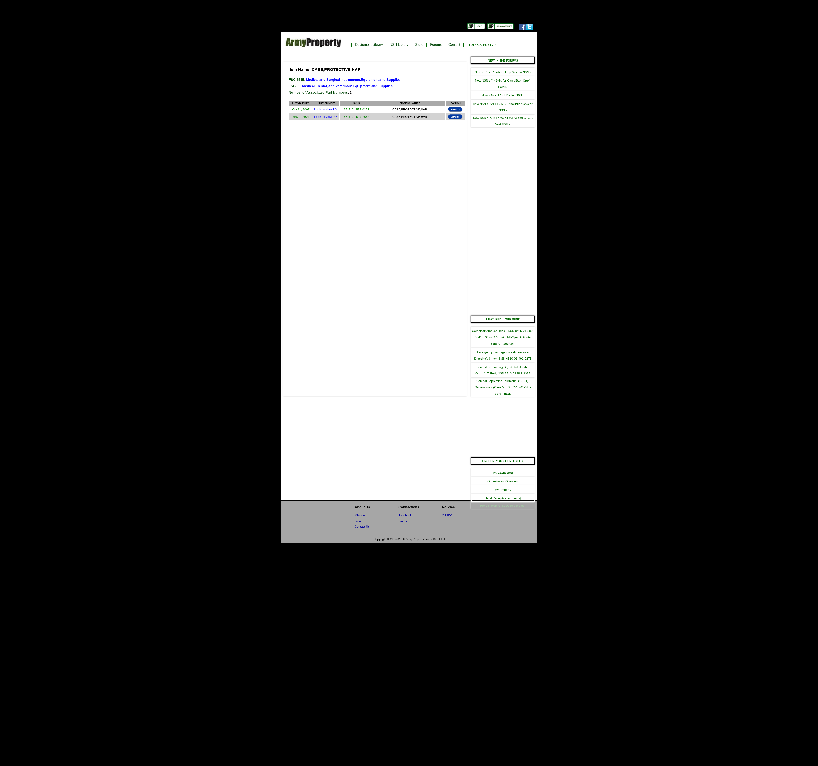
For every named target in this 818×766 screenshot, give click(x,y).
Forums (436, 44)
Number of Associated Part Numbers (318, 92)
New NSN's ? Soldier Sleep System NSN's (503, 72)
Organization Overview (502, 481)
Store (419, 44)
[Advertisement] (503, 248)
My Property (503, 489)
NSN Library (399, 44)
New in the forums (502, 60)
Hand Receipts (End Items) (503, 498)
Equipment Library (369, 44)
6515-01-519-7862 (356, 116)
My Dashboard (503, 472)
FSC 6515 (296, 80)
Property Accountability (503, 461)
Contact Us (362, 526)
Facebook (405, 515)
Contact (454, 44)
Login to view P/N (326, 109)
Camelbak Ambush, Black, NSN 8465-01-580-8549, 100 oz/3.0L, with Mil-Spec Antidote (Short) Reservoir (503, 337)
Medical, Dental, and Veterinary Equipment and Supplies (347, 86)
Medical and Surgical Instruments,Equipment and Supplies (353, 80)
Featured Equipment (503, 319)
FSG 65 (294, 86)
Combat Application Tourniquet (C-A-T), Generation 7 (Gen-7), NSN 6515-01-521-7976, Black (503, 387)
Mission (360, 515)
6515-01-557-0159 (356, 109)
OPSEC (447, 515)
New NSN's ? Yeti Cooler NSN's (503, 95)
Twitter (402, 521)
